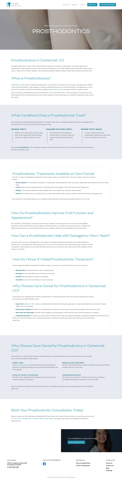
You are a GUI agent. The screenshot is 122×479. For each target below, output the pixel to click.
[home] (13, 5)
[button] (66, 4)
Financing (109, 470)
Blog (107, 468)
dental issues (57, 89)
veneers (47, 244)
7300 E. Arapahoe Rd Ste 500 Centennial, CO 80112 (17, 464)
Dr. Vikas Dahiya (34, 304)
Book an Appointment (76, 442)
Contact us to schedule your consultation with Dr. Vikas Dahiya (33, 418)
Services (65, 4)
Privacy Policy (71, 477)
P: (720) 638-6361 (13, 467)
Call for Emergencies (83, 465)
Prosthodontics (16, 85)
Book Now (92, 4)
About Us (109, 463)
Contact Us (110, 465)
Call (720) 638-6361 (107, 4)
